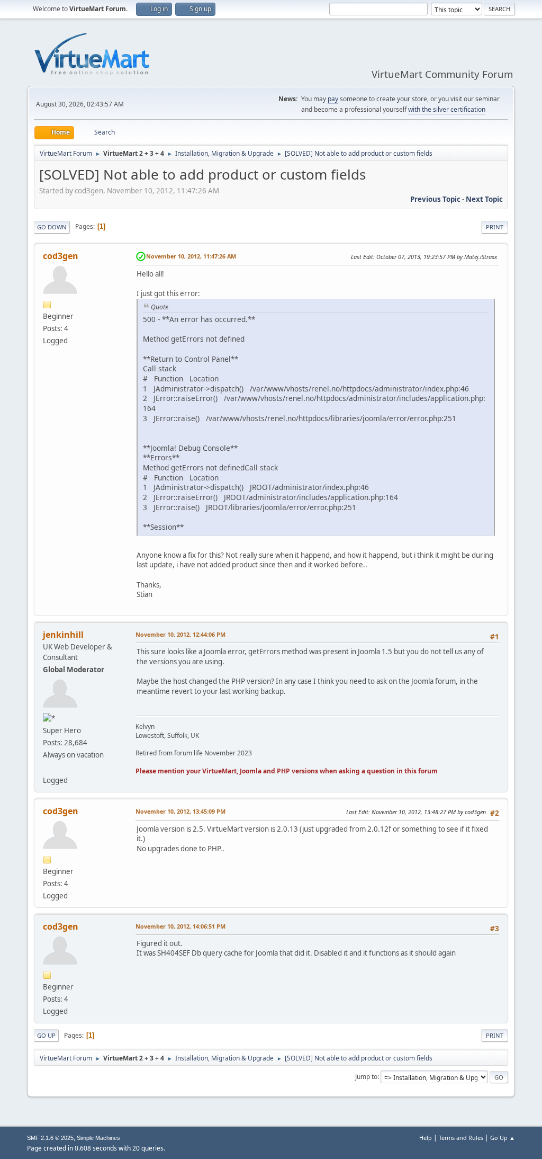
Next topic (484, 199)
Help (425, 1138)
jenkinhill (63, 634)
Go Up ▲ (502, 1138)
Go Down (52, 227)
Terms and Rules (461, 1138)
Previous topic (435, 199)
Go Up (46, 1035)
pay (333, 98)
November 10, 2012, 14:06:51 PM (180, 926)
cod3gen (60, 256)
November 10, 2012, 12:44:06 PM (180, 634)
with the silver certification (446, 109)
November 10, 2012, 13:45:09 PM (180, 811)
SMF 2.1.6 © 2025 (50, 1138)
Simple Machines (98, 1138)
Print (494, 227)
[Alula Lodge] (47, 767)
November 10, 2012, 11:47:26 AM (191, 256)
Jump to (366, 1076)
